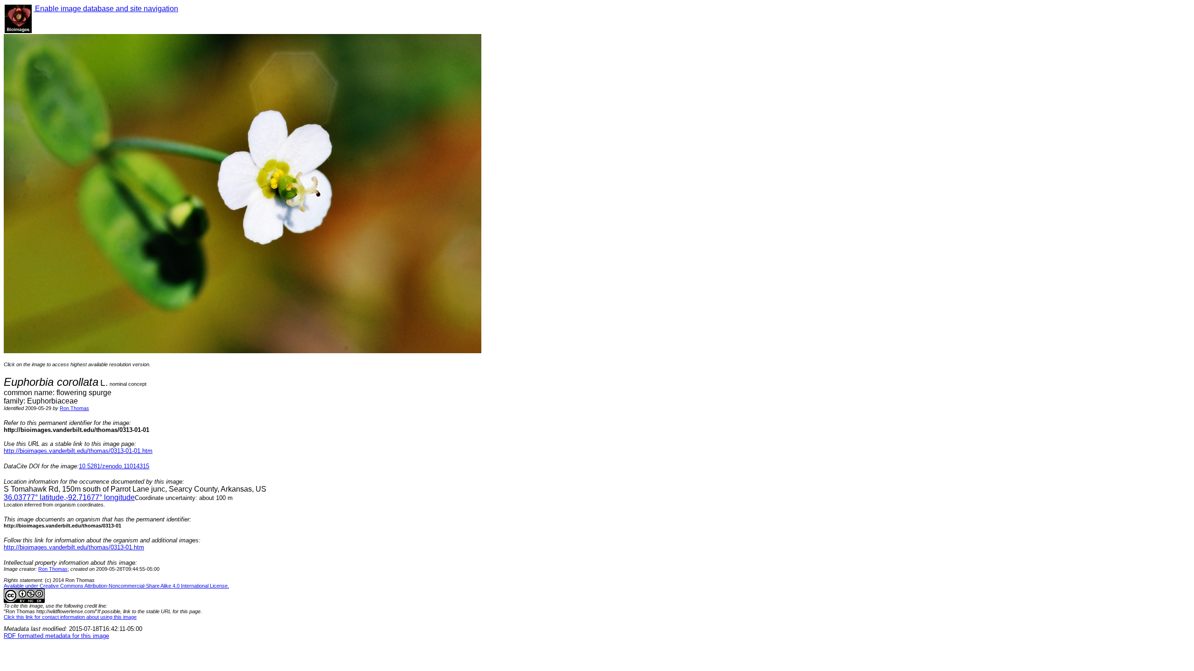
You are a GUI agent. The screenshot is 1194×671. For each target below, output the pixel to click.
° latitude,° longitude (69, 497)
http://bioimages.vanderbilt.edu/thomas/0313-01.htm (74, 547)
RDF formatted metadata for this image (56, 635)
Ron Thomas (74, 408)
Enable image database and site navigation (106, 9)
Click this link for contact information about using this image (70, 617)
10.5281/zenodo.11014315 (114, 466)
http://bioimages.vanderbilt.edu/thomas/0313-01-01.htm (78, 450)
